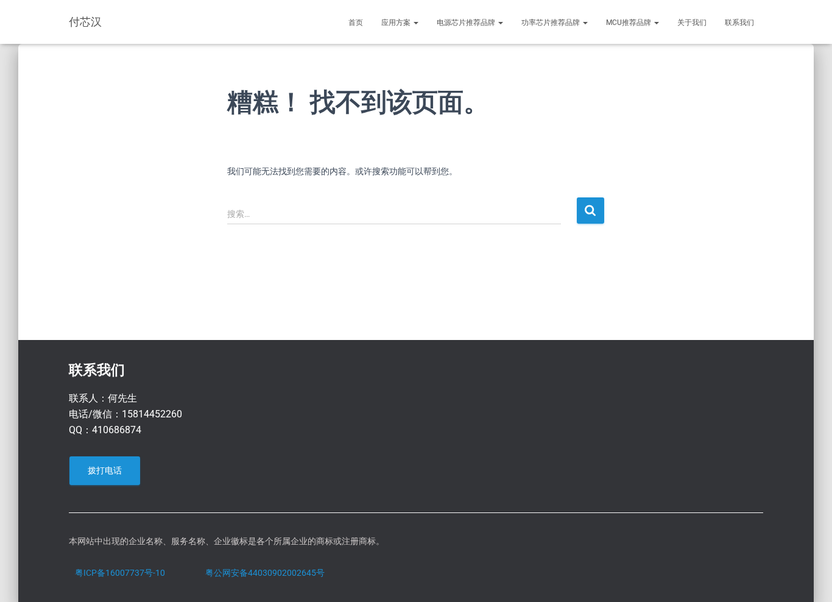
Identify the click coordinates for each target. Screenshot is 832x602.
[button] (415, 22)
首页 (355, 22)
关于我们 (692, 22)
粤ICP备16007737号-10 (120, 573)
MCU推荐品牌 (629, 22)
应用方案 (396, 22)
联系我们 (739, 22)
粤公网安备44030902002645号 (265, 573)
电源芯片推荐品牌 (467, 22)
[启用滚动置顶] (807, 577)
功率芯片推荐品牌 (551, 22)
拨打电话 (105, 470)
